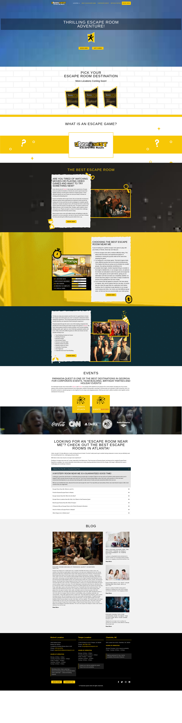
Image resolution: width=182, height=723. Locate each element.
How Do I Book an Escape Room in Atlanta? (64, 509)
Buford (80, 386)
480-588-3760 (87, 644)
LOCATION (75, 3)
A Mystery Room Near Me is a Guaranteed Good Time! (66, 469)
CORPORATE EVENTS (103, 3)
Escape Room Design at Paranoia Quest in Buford (74, 567)
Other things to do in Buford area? (61, 513)
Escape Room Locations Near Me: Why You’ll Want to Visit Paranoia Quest (71, 499)
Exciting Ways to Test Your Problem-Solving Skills (117, 583)
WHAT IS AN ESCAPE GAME (89, 3)
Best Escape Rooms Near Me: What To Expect (64, 502)
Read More (56, 607)
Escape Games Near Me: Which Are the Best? (64, 496)
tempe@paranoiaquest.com (90, 646)
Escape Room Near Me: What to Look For (63, 489)
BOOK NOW (126, 3)
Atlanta (65, 189)
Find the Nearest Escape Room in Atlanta (63, 492)
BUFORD (105, 409)
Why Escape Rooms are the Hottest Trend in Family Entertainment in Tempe (117, 551)
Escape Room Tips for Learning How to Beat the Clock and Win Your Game (117, 616)
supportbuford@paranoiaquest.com (64, 650)
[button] (91, 145)
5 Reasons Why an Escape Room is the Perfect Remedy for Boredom (70, 506)
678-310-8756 (59, 648)
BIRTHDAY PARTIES (116, 3)
